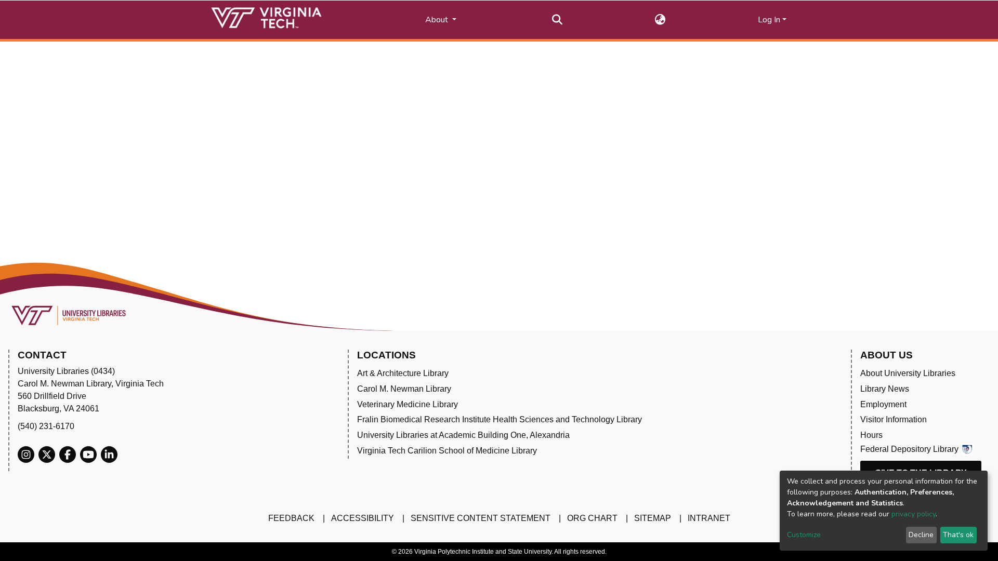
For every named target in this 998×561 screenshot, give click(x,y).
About (437, 19)
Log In (769, 19)
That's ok (958, 535)
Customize (804, 535)
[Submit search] (557, 20)
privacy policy (913, 514)
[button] (660, 20)
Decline (921, 535)
